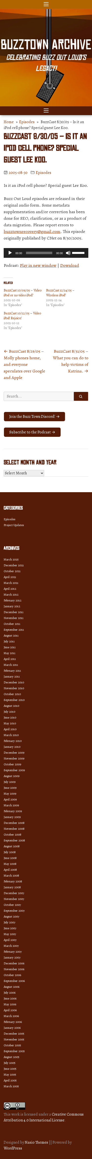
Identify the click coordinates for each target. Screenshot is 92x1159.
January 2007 (12, 957)
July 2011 (9, 641)
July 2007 (9, 922)
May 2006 (10, 1004)
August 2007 (11, 916)
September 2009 (14, 770)
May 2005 (10, 1074)
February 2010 (13, 741)
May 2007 (10, 934)
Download (69, 265)
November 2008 (14, 829)
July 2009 (9, 782)
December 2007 (14, 893)
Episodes (27, 122)
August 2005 (11, 1057)
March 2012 (11, 594)
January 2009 (12, 817)
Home (9, 122)
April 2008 (10, 870)
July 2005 (9, 1063)
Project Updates (14, 525)
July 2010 (9, 711)
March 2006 (11, 1016)
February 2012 (12, 600)
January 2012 (12, 606)
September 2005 (14, 1051)
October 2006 (12, 975)
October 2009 (12, 764)
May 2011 (9, 653)
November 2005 (14, 1039)
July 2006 (9, 992)
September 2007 (14, 911)
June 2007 (10, 928)
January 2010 (12, 747)
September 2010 (14, 700)
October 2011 (12, 624)
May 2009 (10, 793)
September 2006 (14, 981)
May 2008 (10, 864)
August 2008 (12, 846)
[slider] (79, 252)
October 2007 (12, 905)
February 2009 (13, 811)
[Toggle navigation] (46, 4)
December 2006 (14, 963)
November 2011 (14, 618)
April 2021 (10, 577)
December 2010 (14, 682)
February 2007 (13, 951)
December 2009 (14, 752)
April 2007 (10, 940)
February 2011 (12, 671)
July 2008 (10, 852)
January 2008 (12, 887)
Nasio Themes (37, 1142)
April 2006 (10, 1010)
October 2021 (12, 571)
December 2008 (14, 823)
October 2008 (12, 834)
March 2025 (11, 559)
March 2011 (11, 665)
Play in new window (38, 265)
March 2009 (11, 805)
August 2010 (11, 706)
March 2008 (11, 875)
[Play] (10, 252)
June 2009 (10, 788)
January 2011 (12, 676)
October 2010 (12, 694)
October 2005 (12, 1045)
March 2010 (11, 735)
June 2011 (10, 647)
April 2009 (10, 799)
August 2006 (11, 987)
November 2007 (14, 899)
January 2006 (12, 1028)
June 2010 (10, 717)
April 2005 (10, 1080)
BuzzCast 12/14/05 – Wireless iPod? (60, 293)
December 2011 (14, 612)
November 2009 (14, 758)
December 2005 (14, 1033)
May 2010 (10, 723)
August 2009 (11, 776)
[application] (46, 253)
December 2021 (14, 565)
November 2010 (14, 688)
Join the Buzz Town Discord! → (34, 416)
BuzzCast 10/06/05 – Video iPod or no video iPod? (22, 293)
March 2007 (11, 946)
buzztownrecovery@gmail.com (32, 231)
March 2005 (11, 1086)
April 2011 (10, 659)
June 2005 (10, 1069)
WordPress (13, 1148)
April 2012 (10, 589)
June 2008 (10, 858)
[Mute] (68, 252)
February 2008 (13, 881)
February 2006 (13, 1022)
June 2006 (10, 998)
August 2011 (11, 635)
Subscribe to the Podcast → (32, 432)
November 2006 (14, 969)
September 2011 (14, 630)
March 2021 (11, 583)
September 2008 (14, 840)
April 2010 (10, 729)
